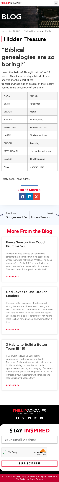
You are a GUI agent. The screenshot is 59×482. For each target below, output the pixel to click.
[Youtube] (42, 418)
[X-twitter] (23, 418)
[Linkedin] (29, 418)
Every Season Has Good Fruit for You (25, 244)
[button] (56, 3)
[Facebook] (17, 418)
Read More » (12, 277)
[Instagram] (36, 418)
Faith (48, 31)
